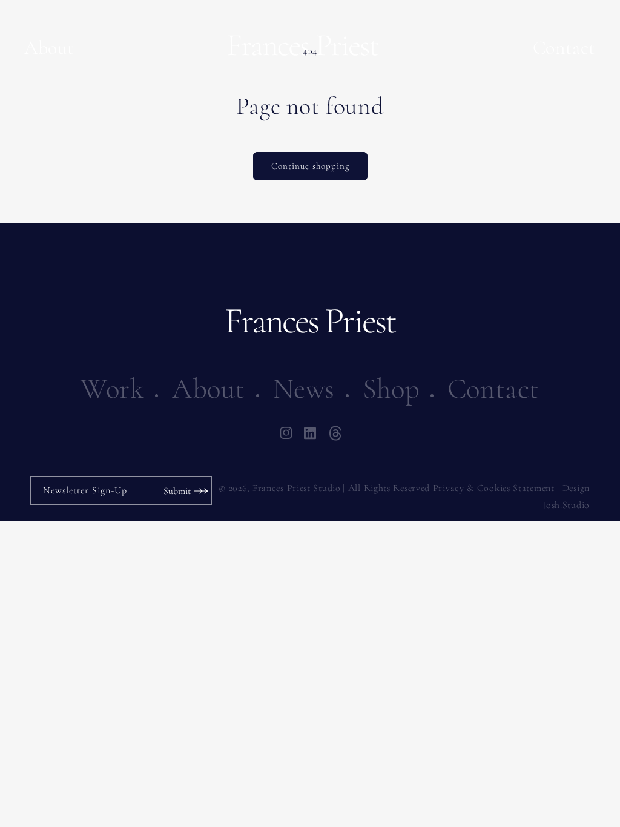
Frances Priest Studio (296, 488)
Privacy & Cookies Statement (494, 488)
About (49, 47)
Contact (564, 47)
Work (112, 389)
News (304, 389)
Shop (391, 389)
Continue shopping (310, 165)
